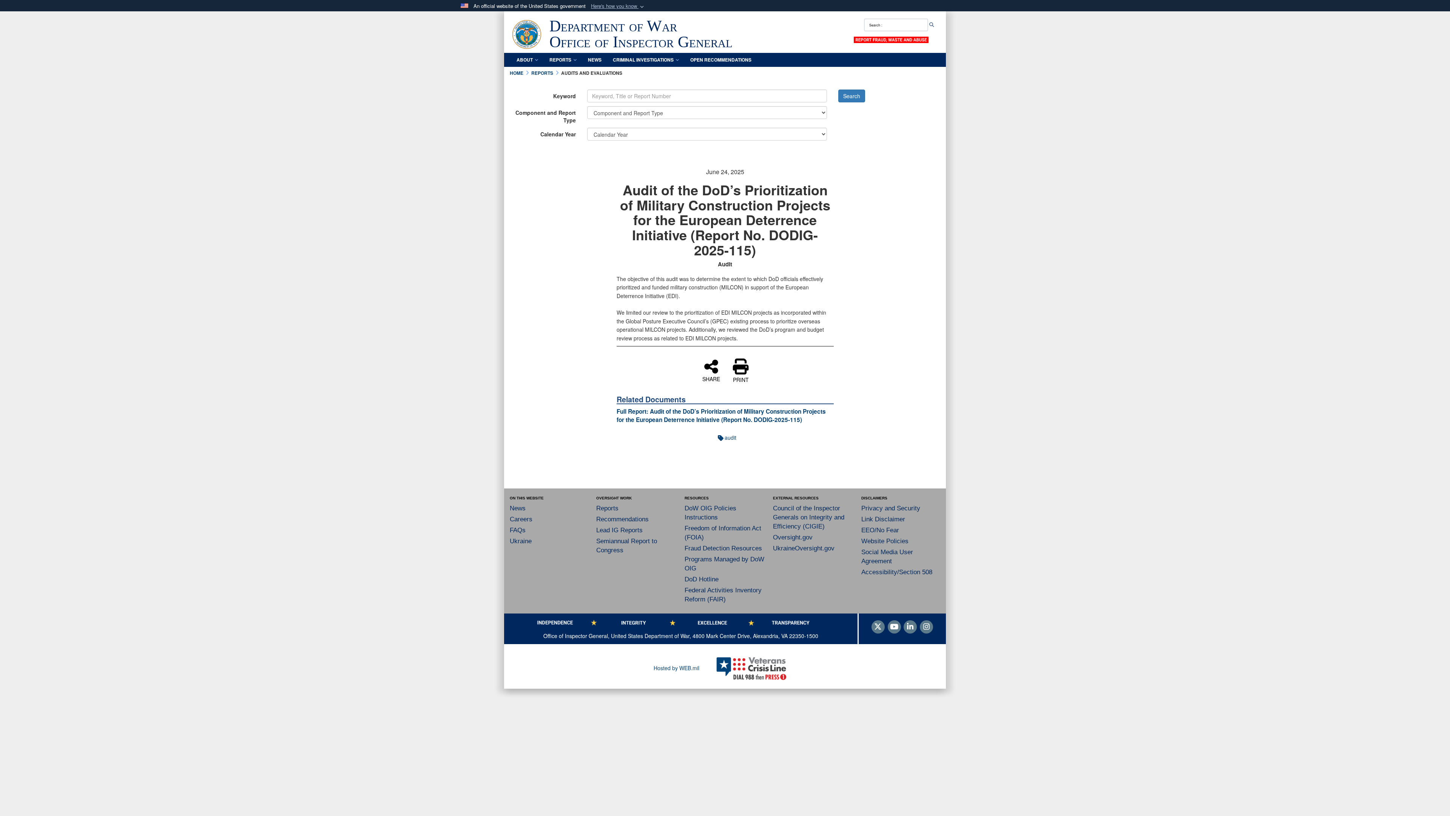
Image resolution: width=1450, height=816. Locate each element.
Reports (560, 59)
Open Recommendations (720, 59)
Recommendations (622, 519)
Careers (521, 519)
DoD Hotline (702, 579)
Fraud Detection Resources (723, 548)
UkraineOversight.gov (804, 548)
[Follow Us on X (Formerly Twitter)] (878, 627)
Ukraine (521, 541)
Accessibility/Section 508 (896, 572)
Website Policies (885, 541)
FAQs (518, 530)
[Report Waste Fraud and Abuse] (891, 39)
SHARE (711, 378)
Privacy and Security (890, 508)
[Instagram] (926, 627)
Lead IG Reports (619, 530)
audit (730, 437)
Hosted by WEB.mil (676, 668)
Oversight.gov (793, 537)
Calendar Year (558, 134)
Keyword (564, 96)
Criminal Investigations (643, 59)
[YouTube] (894, 627)
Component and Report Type (545, 116)
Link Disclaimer (883, 519)
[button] (618, 6)
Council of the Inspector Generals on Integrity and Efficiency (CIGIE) (808, 517)
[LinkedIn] (910, 627)
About (525, 59)
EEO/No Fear (880, 530)
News (595, 59)
